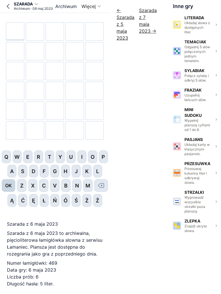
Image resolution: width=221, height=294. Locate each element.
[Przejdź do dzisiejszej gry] (8, 6)
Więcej (88, 6)
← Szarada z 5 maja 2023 (125, 24)
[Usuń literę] (101, 185)
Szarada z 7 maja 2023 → (148, 20)
